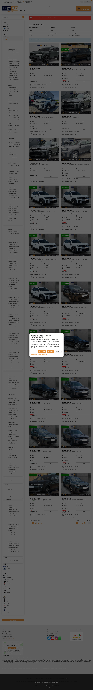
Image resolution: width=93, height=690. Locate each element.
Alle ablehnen (51, 351)
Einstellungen (59, 351)
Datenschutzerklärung (36, 354)
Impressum (44, 354)
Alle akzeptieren (42, 351)
